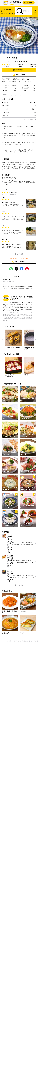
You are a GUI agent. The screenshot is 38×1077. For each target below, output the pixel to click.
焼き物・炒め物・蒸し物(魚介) (21, 641)
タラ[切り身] (5, 102)
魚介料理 (9, 641)
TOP (3, 641)
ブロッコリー (5, 109)
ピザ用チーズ (5, 112)
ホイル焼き (33, 641)
